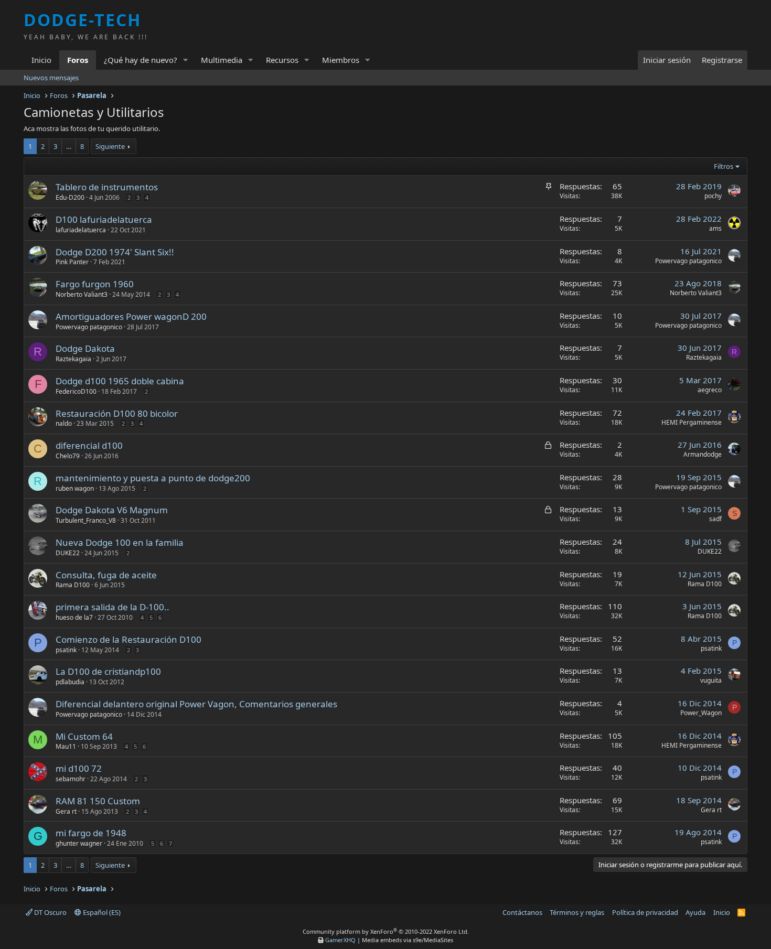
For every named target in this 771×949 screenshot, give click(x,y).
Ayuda (695, 912)
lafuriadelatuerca (81, 229)
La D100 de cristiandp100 (108, 671)
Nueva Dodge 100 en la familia (120, 542)
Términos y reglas (577, 912)
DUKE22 (68, 552)
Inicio (41, 60)
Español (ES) (101, 912)
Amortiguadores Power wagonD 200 (131, 316)
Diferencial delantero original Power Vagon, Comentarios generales (196, 704)
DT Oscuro (50, 912)
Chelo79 (68, 455)
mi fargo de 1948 (91, 833)
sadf (715, 518)
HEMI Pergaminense (691, 422)
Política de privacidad (645, 912)
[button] (185, 60)
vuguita (711, 680)
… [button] (68, 146)
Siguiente (110, 146)
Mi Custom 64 (84, 736)
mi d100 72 (79, 768)
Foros (77, 60)
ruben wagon (75, 488)
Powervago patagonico (688, 260)
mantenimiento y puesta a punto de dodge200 (153, 478)
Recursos (282, 60)
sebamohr (70, 778)
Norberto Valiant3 (82, 294)
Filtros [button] (723, 166)
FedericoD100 (76, 391)
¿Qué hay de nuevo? (140, 60)
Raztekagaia (73, 358)
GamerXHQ (340, 940)
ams (715, 228)
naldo (64, 423)
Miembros (340, 60)
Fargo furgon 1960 (95, 284)
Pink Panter (72, 261)
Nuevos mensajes (51, 77)
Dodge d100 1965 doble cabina (120, 381)
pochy (713, 195)
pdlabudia (70, 681)
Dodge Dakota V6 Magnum (112, 510)
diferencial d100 (89, 445)
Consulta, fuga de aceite (106, 575)
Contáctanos (522, 912)
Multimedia (221, 60)
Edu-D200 (70, 197)
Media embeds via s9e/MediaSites (407, 940)
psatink (66, 649)
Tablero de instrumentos (107, 187)
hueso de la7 (74, 617)
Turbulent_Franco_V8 (86, 520)
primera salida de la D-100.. (112, 607)
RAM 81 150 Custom (98, 801)
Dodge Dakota (85, 348)
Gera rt (66, 811)
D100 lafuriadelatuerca (104, 219)
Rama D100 (73, 584)
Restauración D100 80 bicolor (117, 413)
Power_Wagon (701, 712)
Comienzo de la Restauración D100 (128, 639)
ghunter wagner (79, 843)
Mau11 (66, 746)
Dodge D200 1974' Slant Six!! (115, 252)
